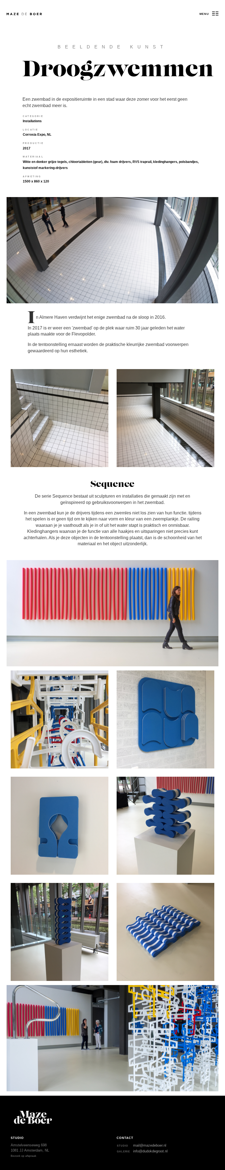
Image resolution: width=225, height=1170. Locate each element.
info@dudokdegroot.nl (150, 1151)
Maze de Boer (15, 14)
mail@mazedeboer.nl (149, 1145)
